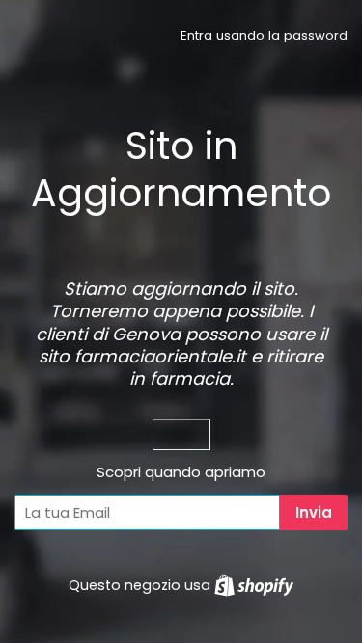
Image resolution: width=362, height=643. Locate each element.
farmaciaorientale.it (160, 356)
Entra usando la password (264, 35)
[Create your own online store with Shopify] (253, 585)
